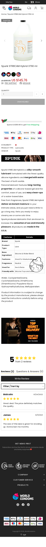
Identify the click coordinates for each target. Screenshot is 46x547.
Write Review (22, 378)
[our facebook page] (23, 504)
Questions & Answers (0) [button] (29, 371)
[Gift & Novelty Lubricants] (8, 74)
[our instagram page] (17, 504)
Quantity (5, 90)
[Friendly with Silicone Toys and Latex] (3, 74)
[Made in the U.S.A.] (18, 74)
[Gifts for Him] (13, 74)
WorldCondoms (14, 8)
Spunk (17, 151)
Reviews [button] (7, 371)
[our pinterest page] (28, 504)
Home (3, 14)
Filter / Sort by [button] (11, 386)
